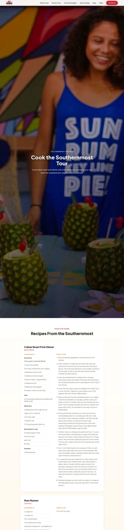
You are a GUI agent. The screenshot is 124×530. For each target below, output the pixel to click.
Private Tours (56, 3)
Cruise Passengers (70, 3)
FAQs (101, 3)
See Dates (111, 3)
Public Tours (44, 3)
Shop (94, 3)
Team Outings (85, 3)
